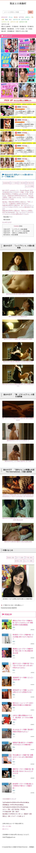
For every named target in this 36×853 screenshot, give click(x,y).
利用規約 (31, 847)
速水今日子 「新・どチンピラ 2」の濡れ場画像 (16, 231)
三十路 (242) (22, 183)
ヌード (29, 29)
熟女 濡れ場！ (7, 219)
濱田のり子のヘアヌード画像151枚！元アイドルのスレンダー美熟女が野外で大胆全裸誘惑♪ (23, 623)
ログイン (6, 829)
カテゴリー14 (5, 24)
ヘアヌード (19, 29)
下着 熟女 (22, 809)
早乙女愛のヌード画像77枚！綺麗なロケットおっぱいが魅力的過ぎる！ (23, 757)
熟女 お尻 (11, 809)
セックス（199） (28, 561)
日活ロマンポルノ (22, 31)
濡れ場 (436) (6, 183)
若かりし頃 (5, 26)
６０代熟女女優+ (7, 811)
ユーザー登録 (7, 826)
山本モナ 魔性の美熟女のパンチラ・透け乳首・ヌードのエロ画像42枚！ (23, 717)
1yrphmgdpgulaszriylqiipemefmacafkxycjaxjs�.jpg (16, 802)
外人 (10, 19)
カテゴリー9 (16, 19)
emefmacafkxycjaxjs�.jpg (16, 804)
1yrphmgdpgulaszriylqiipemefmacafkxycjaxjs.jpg (15, 807)
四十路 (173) (30, 183)
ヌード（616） (20, 557)
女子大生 (21, 17)
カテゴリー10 (25, 19)
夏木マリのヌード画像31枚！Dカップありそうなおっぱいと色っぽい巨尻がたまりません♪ (23, 665)
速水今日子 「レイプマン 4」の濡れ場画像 (15, 229)
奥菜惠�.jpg (6, 804)
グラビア (13, 816)
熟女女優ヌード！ (8, 217)
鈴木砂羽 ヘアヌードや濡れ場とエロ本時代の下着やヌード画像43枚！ (23, 786)
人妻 (2, 19)
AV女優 (10, 31)
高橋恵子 (26, 814)
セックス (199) (29, 186)
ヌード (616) (14, 183)
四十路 (23, 26)
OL (32, 17)
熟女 (6, 19)
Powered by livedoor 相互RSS (9, 608)
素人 (3, 31)
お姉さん (27, 17)
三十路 (15, 26)
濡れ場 (10, 29)
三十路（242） (29, 557)
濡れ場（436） (11, 557)
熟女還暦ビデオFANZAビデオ (10, 814)
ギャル (10, 17)
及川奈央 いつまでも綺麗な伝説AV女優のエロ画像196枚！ (18, 599)
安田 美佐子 (15, 811)
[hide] (20, 226)
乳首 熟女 (16, 809)
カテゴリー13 (23, 22)
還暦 (3, 29)
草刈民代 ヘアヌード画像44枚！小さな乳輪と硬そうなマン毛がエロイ (23, 637)
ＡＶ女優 (18, 816)
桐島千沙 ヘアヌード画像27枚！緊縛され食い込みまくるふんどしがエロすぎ (23, 771)
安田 (9, 816)
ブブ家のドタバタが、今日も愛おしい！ (13, 605)
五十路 (30, 26)
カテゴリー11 (5, 22)
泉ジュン (21, 814)
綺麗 (30, 814)
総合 (4, 17)
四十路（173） (19, 561)
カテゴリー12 (14, 22)
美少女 (16, 17)
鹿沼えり (5, 816)
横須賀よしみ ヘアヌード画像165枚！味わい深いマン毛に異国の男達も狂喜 (23, 651)
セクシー (5, 809)
